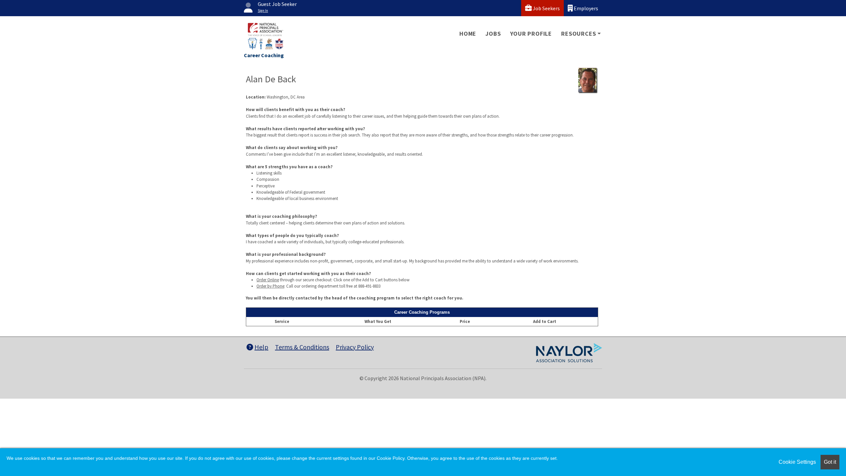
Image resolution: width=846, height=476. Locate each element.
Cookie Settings (797, 462)
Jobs (493, 33)
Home (467, 33)
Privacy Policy (355, 347)
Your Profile (531, 33)
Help (261, 347)
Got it (830, 462)
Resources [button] (578, 33)
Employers (585, 8)
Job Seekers (546, 8)
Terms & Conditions (302, 347)
